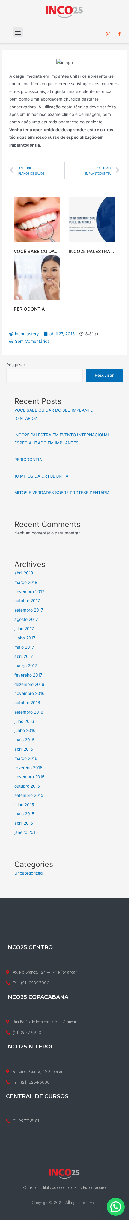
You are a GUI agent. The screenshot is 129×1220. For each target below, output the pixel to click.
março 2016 (26, 758)
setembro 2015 (28, 795)
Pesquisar (15, 364)
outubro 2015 (27, 786)
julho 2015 (24, 804)
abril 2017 (23, 656)
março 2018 (25, 582)
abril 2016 (23, 749)
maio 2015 (24, 813)
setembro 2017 (28, 610)
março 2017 (25, 665)
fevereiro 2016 (28, 767)
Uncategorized (28, 873)
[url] (37, 219)
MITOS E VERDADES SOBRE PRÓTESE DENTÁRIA (62, 492)
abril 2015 (23, 823)
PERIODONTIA (29, 309)
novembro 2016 (29, 693)
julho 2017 (24, 628)
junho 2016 (25, 730)
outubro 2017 (27, 600)
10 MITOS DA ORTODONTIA (41, 476)
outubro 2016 (27, 702)
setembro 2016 (29, 712)
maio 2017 (24, 647)
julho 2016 (24, 721)
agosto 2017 (26, 619)
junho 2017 (24, 638)
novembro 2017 (29, 591)
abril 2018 (23, 573)
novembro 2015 (29, 776)
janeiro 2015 (26, 832)
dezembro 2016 (29, 684)
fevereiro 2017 (28, 675)
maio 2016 (24, 739)
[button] (18, 32)
